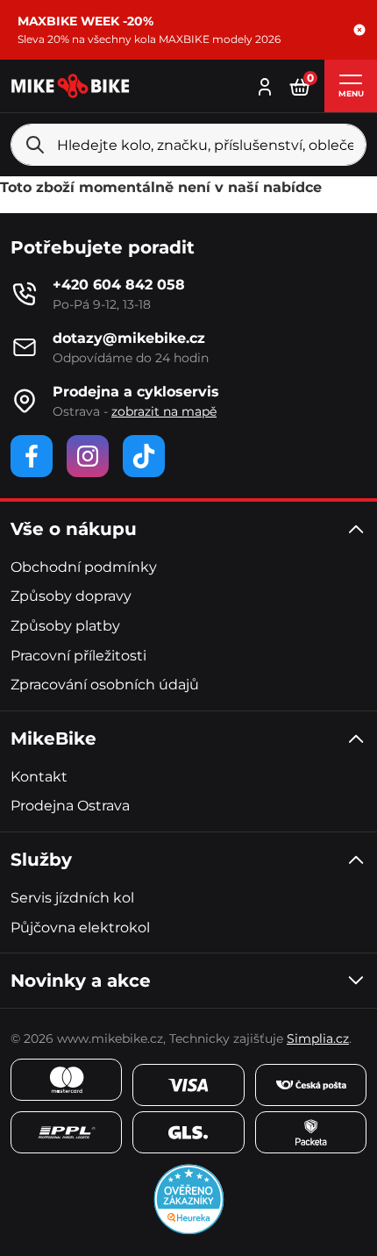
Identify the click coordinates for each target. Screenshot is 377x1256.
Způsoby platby (65, 625)
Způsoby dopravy (71, 596)
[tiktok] (144, 456)
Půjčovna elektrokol (80, 927)
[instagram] (88, 456)
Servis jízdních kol (72, 897)
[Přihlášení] (264, 84)
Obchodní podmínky (84, 567)
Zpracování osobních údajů (105, 684)
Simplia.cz (318, 1038)
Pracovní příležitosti (78, 655)
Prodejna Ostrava (70, 805)
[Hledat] (35, 144)
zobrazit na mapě (164, 411)
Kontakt (39, 776)
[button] (359, 29)
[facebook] (32, 456)
